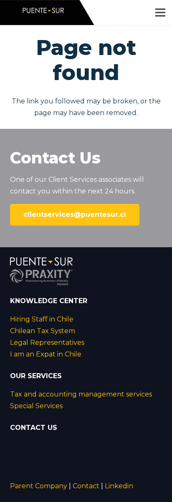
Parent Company (38, 486)
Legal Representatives (47, 342)
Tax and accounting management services (81, 394)
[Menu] (160, 12)
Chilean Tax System (42, 331)
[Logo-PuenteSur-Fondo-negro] (48, 12)
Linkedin (119, 486)
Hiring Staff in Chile (41, 319)
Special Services (36, 406)
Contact (86, 486)
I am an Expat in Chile (45, 354)
